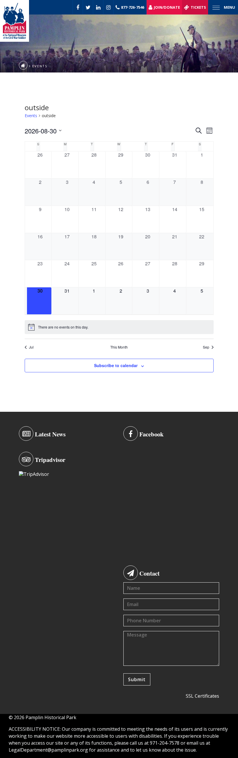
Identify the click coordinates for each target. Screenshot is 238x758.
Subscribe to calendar (116, 365)
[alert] (119, 327)
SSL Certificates (202, 696)
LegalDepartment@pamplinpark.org (48, 750)
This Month (119, 347)
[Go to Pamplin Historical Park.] (23, 65)
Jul (31, 347)
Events (31, 115)
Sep (206, 347)
